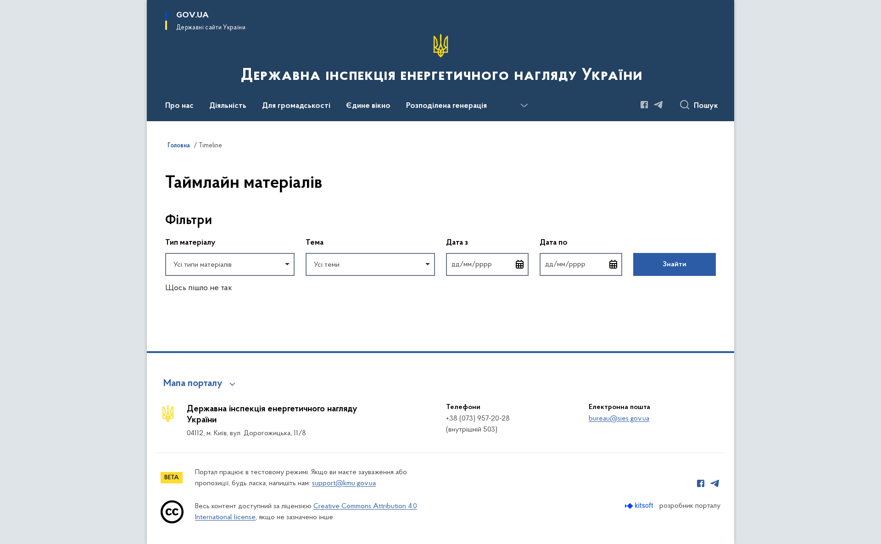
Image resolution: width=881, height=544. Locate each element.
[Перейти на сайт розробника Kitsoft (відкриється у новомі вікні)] (640, 505)
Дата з (487, 242)
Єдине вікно (368, 106)
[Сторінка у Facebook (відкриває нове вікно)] (644, 104)
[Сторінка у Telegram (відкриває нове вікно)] (658, 104)
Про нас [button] (179, 106)
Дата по (581, 242)
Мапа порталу (193, 384)
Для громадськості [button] (296, 106)
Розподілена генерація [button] (446, 106)
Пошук (706, 106)
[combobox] (230, 264)
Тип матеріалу (190, 243)
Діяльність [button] (227, 106)
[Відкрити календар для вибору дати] (520, 264)
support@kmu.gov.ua (344, 483)
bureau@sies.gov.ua (619, 418)
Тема (314, 243)
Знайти (674, 264)
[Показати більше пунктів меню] (524, 105)
